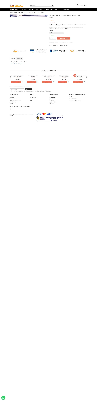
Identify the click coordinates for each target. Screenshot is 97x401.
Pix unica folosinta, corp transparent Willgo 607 (64, 75)
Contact (37, 9)
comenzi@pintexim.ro (76, 100)
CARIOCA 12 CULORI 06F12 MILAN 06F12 (79, 75)
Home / (11, 12)
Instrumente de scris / (19, 12)
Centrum (51, 17)
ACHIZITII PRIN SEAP (65, 9)
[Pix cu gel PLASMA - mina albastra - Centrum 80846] (29, 15)
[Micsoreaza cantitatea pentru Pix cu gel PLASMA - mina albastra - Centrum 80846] (50, 38)
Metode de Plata (33, 97)
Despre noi (30, 9)
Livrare (51, 9)
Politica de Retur (33, 99)
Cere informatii (64, 45)
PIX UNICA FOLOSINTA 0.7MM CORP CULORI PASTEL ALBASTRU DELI (48, 75)
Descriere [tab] (13, 58)
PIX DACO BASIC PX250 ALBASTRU (33, 75)
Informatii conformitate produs (17, 63)
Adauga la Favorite (54, 45)
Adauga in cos (64, 38)
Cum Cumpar (24, 9)
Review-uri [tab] (19, 58)
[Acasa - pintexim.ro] (16, 5)
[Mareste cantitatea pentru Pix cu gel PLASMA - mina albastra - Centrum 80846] (55, 38)
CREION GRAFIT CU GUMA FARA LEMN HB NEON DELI (18, 75)
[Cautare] (53, 5)
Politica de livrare (13, 102)
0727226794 (74, 99)
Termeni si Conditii (13, 99)
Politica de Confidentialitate (45, 91)
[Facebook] (10, 109)
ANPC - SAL (57, 9)
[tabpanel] (29, 15)
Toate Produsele (14, 9)
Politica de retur (44, 9)
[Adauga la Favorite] (22, 82)
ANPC (31, 100)
